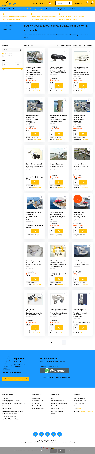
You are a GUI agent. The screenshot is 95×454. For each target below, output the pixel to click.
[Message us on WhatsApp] (54, 370)
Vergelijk (31, 78)
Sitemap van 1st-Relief (9, 416)
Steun (86, 9)
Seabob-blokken (78, 212)
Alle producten (8, 25)
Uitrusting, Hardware (61, 9)
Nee (61, 450)
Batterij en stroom (76, 9)
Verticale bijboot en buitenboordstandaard (80, 310)
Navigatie (49, 9)
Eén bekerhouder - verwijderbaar (79, 116)
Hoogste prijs (88, 45)
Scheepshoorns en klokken (16, 9)
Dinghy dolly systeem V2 (34, 164)
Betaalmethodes (7, 408)
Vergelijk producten (38, 408)
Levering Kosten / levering (10, 406)
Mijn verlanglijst (37, 406)
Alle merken (8, 54)
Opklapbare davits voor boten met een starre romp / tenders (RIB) (33, 68)
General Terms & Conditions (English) (13, 403)
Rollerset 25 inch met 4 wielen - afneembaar (57, 261)
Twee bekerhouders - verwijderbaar (33, 116)
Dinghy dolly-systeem (57, 164)
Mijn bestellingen (37, 400)
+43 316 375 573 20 (46, 378)
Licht (4, 9)
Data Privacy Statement (9, 414)
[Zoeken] (69, 3)
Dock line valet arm (79, 164)
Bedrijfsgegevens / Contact (10, 400)
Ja (53, 450)
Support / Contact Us (39, 3)
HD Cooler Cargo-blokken (81, 261)
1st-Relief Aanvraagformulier (11, 419)
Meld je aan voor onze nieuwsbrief (16, 379)
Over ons (5, 398)
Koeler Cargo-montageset (34, 261)
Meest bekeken (66, 45)
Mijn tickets (35, 403)
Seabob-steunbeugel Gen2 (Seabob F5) (56, 213)
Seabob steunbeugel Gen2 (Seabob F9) (56, 68)
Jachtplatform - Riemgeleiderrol (31, 310)
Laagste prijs (77, 45)
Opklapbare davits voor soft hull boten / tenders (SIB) (81, 68)
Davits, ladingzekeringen (35, 9)
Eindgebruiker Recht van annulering (13, 411)
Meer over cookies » (73, 450)
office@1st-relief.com (62, 378)
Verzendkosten (37, 90)
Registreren (36, 398)
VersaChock (8, 56)
